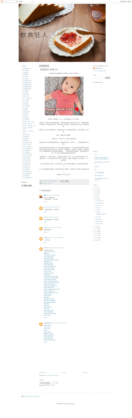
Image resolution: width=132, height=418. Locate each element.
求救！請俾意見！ (99, 175)
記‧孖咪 (25, 94)
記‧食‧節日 (25, 166)
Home (64, 372)
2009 (96, 240)
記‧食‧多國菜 (26, 150)
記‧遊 (24, 138)
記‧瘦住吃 (25, 112)
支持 (96, 169)
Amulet (46, 227)
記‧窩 (24, 115)
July (97, 207)
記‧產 (24, 110)
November (99, 200)
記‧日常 (25, 106)
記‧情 (24, 102)
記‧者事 (25, 119)
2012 (96, 233)
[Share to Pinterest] (68, 181)
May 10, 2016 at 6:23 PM (52, 207)
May (97, 212)
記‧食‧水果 (25, 158)
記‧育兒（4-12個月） (28, 131)
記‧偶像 (25, 72)
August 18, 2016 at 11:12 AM (56, 247)
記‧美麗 (25, 117)
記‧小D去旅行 (26, 98)
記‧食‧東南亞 (26, 156)
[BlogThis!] (63, 181)
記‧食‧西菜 (25, 173)
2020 (96, 190)
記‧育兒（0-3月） (47, 183)
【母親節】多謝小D (101, 214)
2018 (96, 194)
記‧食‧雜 (25, 175)
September (99, 203)
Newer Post (43, 372)
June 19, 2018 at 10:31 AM (59, 323)
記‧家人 (25, 96)
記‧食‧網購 (25, 170)
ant (45, 207)
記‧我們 (25, 104)
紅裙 (96, 154)
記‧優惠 (25, 74)
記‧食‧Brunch (26, 142)
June (97, 210)
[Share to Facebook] (66, 181)
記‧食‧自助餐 (26, 172)
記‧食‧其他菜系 (27, 148)
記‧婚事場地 (26, 82)
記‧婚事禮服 (26, 86)
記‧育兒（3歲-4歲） (28, 127)
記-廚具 (25, 70)
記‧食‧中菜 (25, 146)
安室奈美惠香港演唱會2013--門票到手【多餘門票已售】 (102, 158)
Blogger (73, 403)
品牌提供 (25, 68)
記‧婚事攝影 (26, 84)
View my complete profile (99, 70)
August (98, 205)
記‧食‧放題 (25, 152)
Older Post (86, 372)
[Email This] (61, 181)
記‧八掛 (25, 76)
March (98, 219)
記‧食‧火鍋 (25, 162)
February (98, 221)
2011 (96, 235)
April (97, 217)
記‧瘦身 (25, 114)
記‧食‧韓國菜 (26, 177)
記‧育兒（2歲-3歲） (28, 125)
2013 (96, 231)
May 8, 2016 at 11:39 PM (53, 195)
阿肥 (45, 195)
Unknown (46, 237)
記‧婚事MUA (26, 80)
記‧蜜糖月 (25, 136)
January (98, 223)
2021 (96, 187)
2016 (96, 199)
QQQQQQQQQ (48, 323)
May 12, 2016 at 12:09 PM (56, 237)
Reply (45, 201)
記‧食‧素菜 (25, 168)
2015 (96, 226)
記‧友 (24, 78)
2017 (96, 196)
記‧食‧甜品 (25, 164)
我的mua (97, 166)
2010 (96, 238)
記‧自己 (25, 134)
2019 (96, 192)
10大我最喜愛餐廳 (99, 172)
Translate (52, 385)
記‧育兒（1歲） (27, 123)
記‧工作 (25, 100)
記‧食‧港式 (25, 160)
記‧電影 (25, 140)
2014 (96, 229)
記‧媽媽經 (25, 90)
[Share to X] (65, 181)
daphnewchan (99, 68)
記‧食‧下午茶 (26, 144)
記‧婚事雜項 (26, 88)
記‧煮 (24, 108)
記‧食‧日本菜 (26, 154)
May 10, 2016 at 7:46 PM (54, 227)
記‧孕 (24, 92)
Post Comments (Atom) (52, 375)
